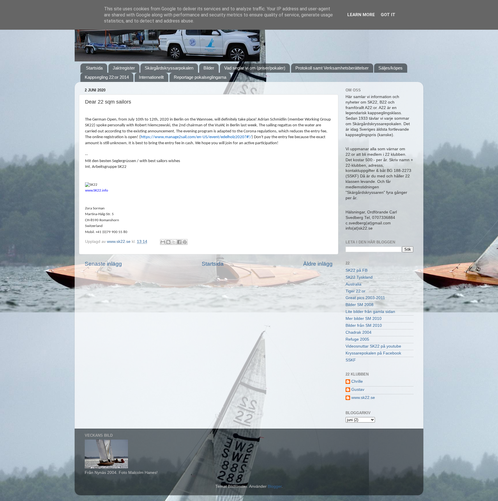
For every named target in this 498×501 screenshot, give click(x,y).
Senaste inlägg (103, 264)
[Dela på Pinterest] (185, 242)
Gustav (357, 389)
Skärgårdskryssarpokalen (169, 67)
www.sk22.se (363, 397)
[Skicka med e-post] (163, 242)
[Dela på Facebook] (179, 242)
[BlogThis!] (168, 242)
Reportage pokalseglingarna (200, 77)
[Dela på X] (174, 242)
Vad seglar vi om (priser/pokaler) (254, 67)
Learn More (361, 14)
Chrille (357, 381)
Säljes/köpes (390, 67)
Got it (388, 14)
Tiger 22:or (355, 291)
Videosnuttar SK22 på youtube (373, 346)
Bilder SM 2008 (359, 305)
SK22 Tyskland (359, 277)
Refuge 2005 (357, 339)
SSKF (351, 360)
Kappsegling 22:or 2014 (107, 77)
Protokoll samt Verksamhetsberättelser (332, 67)
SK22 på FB (356, 270)
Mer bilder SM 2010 (364, 318)
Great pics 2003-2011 (365, 298)
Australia (353, 284)
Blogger (275, 486)
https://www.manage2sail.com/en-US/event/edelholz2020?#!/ (196, 137)
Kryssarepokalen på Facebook (373, 353)
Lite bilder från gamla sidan (370, 311)
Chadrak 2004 (358, 332)
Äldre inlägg (318, 264)
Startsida (94, 67)
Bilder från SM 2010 (364, 325)
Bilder (208, 67)
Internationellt (151, 77)
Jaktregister (124, 67)
